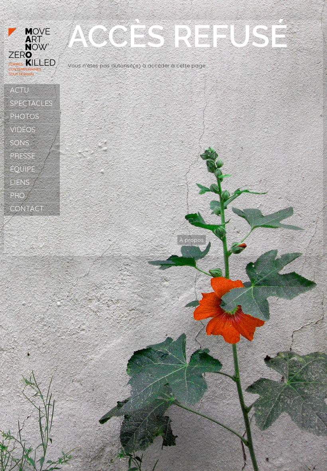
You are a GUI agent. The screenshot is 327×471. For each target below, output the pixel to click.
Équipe (22, 169)
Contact (27, 208)
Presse (22, 155)
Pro (17, 195)
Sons (19, 142)
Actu (19, 90)
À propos (191, 239)
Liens (20, 182)
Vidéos (22, 129)
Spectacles (31, 103)
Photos (24, 116)
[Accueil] (32, 77)
